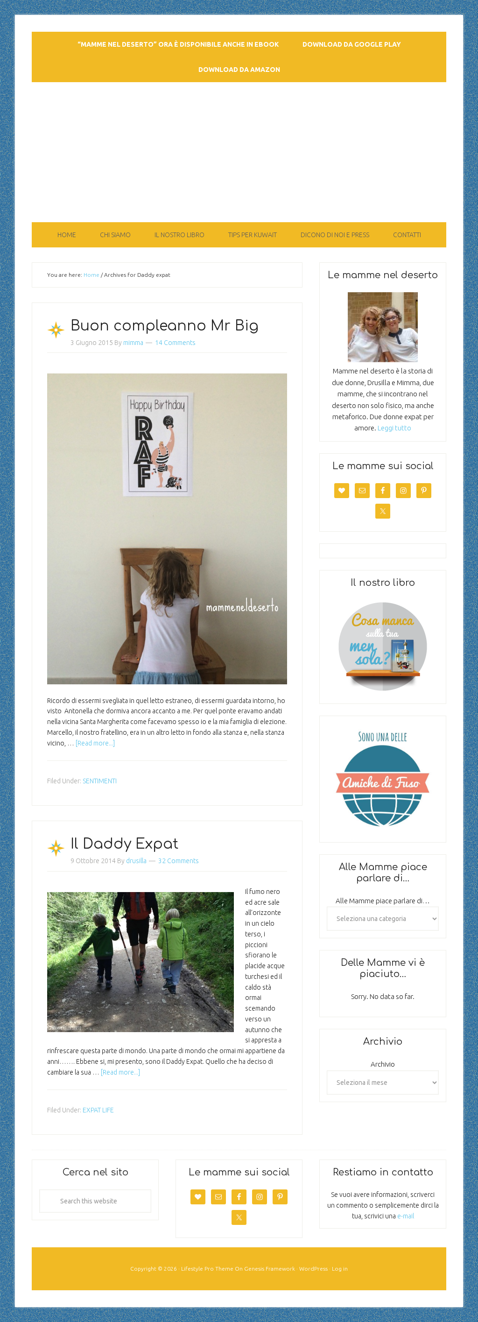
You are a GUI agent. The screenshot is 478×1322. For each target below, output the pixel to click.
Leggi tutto (394, 428)
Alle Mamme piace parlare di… (383, 901)
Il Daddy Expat (124, 844)
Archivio (383, 1064)
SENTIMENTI (100, 781)
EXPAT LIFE (98, 1110)
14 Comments (175, 342)
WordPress (313, 1269)
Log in (340, 1269)
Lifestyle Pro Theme (207, 1269)
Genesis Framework (269, 1269)
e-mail (405, 1216)
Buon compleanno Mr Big (164, 326)
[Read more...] (95, 743)
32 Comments (178, 861)
